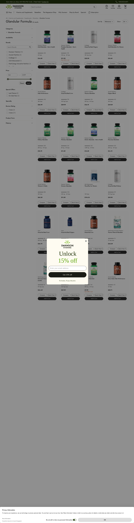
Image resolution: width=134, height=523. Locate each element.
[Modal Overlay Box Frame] (67, 261)
